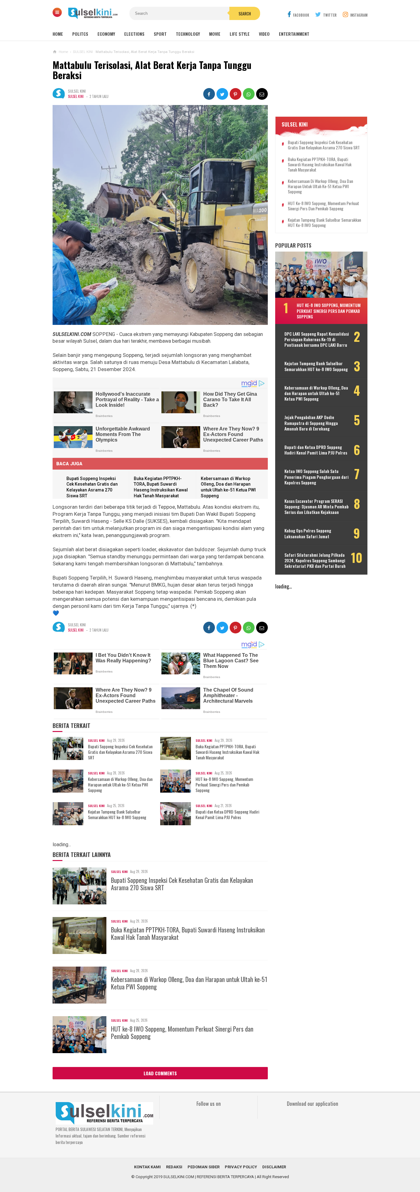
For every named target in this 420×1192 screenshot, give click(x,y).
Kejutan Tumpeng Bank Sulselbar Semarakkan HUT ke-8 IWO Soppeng (117, 814)
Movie (214, 33)
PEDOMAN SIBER (204, 1167)
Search (245, 13)
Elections (134, 33)
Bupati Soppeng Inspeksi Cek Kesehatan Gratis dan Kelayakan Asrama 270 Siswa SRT (120, 752)
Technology (188, 33)
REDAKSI (174, 1167)
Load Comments (160, 1073)
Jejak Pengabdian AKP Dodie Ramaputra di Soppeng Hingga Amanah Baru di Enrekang (311, 422)
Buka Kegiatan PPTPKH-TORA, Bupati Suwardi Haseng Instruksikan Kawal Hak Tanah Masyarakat (227, 752)
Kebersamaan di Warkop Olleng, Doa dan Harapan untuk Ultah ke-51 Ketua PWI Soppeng (120, 784)
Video (264, 33)
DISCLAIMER (274, 1167)
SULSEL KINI (76, 96)
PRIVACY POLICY (241, 1167)
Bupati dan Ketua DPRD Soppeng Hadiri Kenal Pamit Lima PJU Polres (227, 814)
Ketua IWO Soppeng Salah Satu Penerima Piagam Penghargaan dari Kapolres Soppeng (316, 476)
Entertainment (294, 33)
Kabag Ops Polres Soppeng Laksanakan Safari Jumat (307, 533)
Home (58, 33)
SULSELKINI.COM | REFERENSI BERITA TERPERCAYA (208, 1176)
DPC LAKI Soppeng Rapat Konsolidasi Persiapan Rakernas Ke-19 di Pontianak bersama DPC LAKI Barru (316, 339)
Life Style (240, 33)
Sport (160, 33)
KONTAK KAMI (147, 1167)
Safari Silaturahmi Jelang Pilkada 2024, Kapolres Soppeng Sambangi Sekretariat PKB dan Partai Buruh (315, 560)
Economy (106, 33)
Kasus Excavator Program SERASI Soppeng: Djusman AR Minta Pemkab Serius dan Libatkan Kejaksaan (316, 506)
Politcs (80, 33)
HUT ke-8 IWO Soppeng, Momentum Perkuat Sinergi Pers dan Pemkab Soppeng (224, 784)
